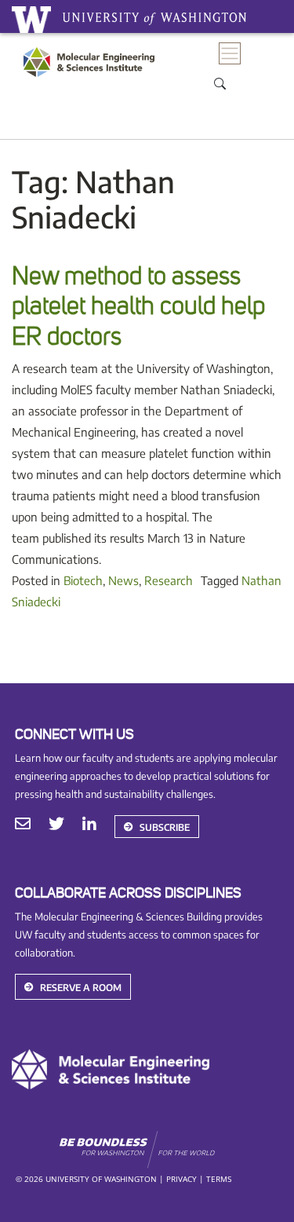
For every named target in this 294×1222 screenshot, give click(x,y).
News (123, 580)
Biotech (83, 580)
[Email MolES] (23, 825)
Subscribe (165, 827)
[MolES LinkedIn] (89, 825)
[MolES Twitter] (56, 825)
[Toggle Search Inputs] (220, 82)
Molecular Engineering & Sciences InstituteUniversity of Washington (93, 78)
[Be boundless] (169, 1150)
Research (168, 580)
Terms (218, 1178)
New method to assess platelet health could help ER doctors (138, 306)
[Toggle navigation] (230, 54)
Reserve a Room (81, 987)
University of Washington (31, 19)
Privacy (181, 1178)
